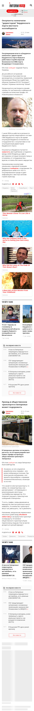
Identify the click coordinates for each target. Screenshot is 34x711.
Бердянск (5, 188)
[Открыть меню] (3, 5)
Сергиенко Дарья (9, 33)
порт (31, 188)
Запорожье (21, 536)
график (5, 536)
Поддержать (12, 11)
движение (12, 536)
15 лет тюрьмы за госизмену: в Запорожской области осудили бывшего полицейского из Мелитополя (11, 330)
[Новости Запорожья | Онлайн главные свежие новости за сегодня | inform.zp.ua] (17, 5)
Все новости (17, 393)
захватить (6, 152)
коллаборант (23, 188)
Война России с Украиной (14, 189)
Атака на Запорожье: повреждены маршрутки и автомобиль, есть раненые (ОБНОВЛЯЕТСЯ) (10, 570)
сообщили (14, 168)
